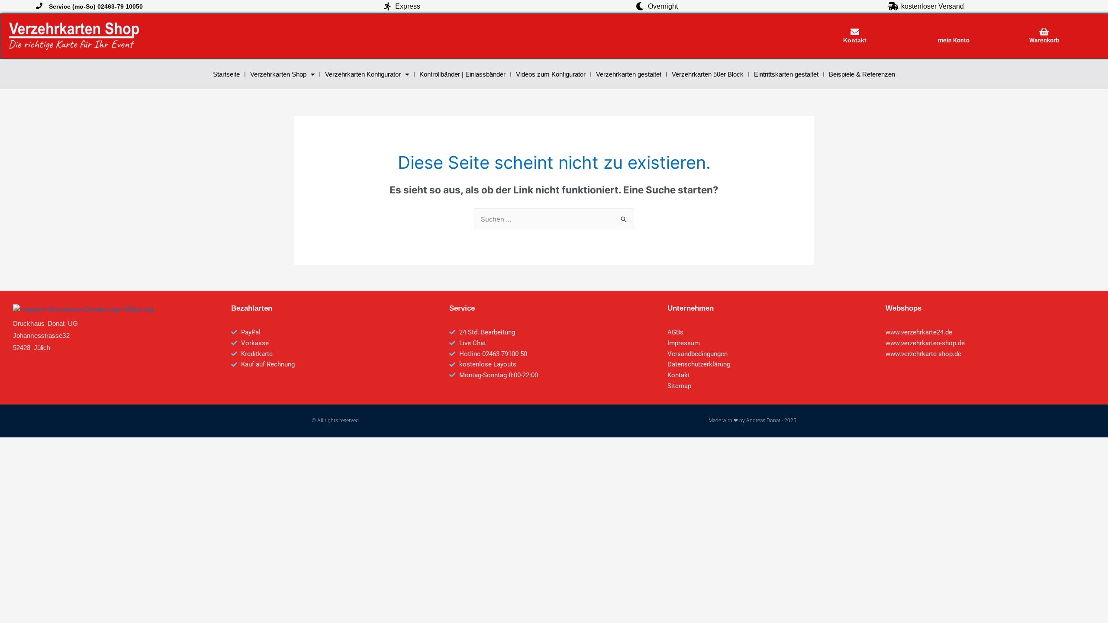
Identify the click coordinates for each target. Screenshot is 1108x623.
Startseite (226, 74)
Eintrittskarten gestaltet (786, 74)
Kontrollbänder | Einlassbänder (462, 74)
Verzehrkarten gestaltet (628, 74)
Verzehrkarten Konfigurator (363, 74)
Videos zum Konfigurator (551, 74)
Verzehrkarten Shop (278, 74)
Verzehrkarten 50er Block (708, 74)
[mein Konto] (953, 32)
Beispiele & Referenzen (862, 74)
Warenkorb (1044, 40)
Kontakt (854, 40)
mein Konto (954, 40)
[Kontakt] (854, 32)
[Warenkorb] (1044, 32)
